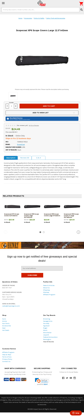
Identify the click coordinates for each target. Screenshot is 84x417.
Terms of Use (6, 357)
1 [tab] (40, 232)
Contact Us (6, 361)
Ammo (4, 321)
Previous (5, 232)
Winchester (47, 333)
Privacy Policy (7, 359)
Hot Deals (5, 330)
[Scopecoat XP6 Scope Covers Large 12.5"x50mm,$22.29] (32, 206)
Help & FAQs (6, 355)
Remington (47, 339)
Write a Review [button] (34, 125)
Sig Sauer (46, 326)
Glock (45, 330)
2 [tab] (44, 232)
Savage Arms (47, 321)
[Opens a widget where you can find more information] (76, 413)
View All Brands (48, 342)
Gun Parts (6, 323)
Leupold (46, 335)
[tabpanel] (12, 215)
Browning (46, 319)
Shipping (46, 290)
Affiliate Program (49, 295)
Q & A (38, 158)
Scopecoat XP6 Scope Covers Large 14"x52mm (52, 214)
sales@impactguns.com (11, 306)
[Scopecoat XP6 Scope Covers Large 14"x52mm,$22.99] (52, 206)
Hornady (46, 323)
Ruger (45, 328)
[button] (42, 381)
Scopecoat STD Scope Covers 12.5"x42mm (11, 214)
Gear (4, 328)
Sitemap (46, 292)
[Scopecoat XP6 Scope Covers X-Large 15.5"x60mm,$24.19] (72, 206)
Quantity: (11, 102)
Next (78, 232)
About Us (46, 288)
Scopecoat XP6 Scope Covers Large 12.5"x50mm (31, 215)
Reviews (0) (24, 158)
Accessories (6, 326)
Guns (4, 319)
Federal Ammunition (50, 337)
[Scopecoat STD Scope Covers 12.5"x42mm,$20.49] (12, 206)
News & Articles (49, 285)
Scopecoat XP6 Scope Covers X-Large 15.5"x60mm (71, 215)
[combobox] (40, 9)
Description (10, 158)
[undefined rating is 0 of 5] (11, 125)
